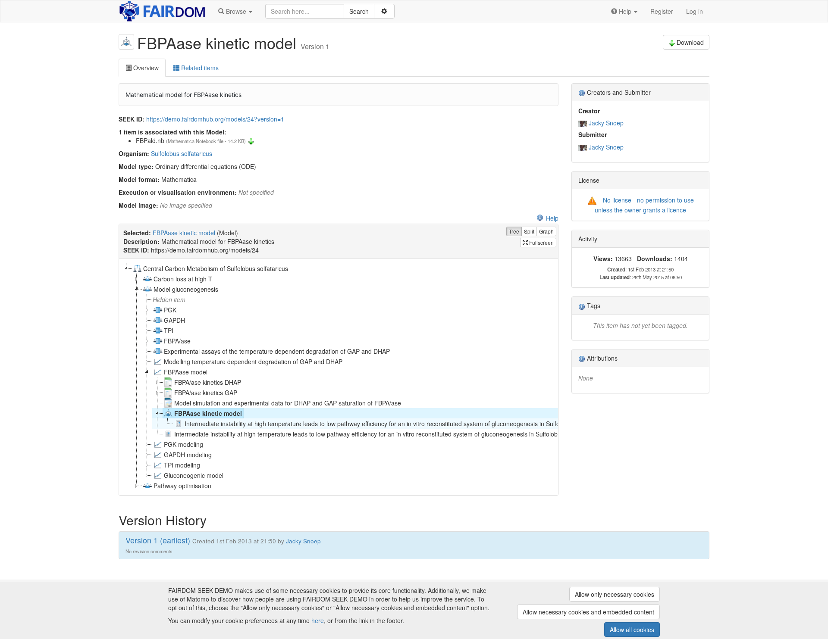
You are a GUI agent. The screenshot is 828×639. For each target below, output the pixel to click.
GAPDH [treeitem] (174, 320)
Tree (514, 231)
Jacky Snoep (606, 122)
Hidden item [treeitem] (169, 299)
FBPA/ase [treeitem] (177, 341)
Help (552, 218)
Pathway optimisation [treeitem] (182, 485)
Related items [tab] (199, 67)
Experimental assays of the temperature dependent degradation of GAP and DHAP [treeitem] (277, 351)
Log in (694, 11)
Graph (546, 231)
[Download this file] (251, 140)
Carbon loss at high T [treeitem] (183, 278)
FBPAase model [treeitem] (185, 372)
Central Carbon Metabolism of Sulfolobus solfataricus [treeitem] (215, 268)
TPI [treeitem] (168, 330)
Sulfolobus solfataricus (181, 153)
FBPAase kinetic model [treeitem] (208, 413)
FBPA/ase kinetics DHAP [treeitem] (207, 382)
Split (529, 231)
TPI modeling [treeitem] (182, 465)
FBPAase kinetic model (184, 232)
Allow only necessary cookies (614, 594)
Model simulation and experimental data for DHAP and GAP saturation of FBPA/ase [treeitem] (287, 403)
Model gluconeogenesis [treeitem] (186, 289)
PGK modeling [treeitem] (183, 444)
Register (661, 11)
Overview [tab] (145, 67)
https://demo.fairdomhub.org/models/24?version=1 (215, 119)
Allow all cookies (632, 629)
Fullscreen (541, 242)
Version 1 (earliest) (157, 539)
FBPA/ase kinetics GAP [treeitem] (205, 392)
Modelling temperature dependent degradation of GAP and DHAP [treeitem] (253, 361)
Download (690, 42)
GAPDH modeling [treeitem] (188, 454)
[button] (235, 11)
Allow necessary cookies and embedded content (588, 612)
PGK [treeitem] (170, 309)
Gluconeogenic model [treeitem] (193, 475)
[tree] (338, 377)
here (317, 620)
